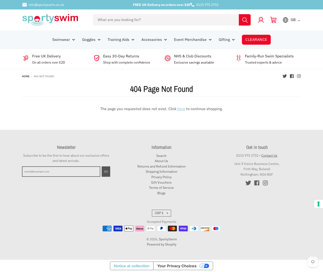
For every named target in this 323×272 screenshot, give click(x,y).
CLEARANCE (256, 39)
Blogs (161, 193)
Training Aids (118, 39)
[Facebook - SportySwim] (292, 76)
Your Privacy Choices (176, 265)
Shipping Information (161, 171)
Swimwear (61, 39)
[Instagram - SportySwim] (299, 76)
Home (26, 76)
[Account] (261, 20)
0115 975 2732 (207, 5)
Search (161, 156)
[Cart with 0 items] (273, 20)
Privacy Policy (161, 177)
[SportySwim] (54, 20)
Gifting (224, 39)
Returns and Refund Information (161, 166)
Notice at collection (131, 265)
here (181, 108)
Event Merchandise (190, 39)
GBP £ (159, 213)
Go (106, 171)
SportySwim (168, 239)
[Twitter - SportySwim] (285, 76)
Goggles (89, 39)
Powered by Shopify (161, 244)
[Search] (245, 20)
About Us (161, 161)
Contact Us (269, 155)
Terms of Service (161, 188)
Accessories (151, 39)
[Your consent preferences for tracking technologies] (318, 203)
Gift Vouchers (161, 182)
